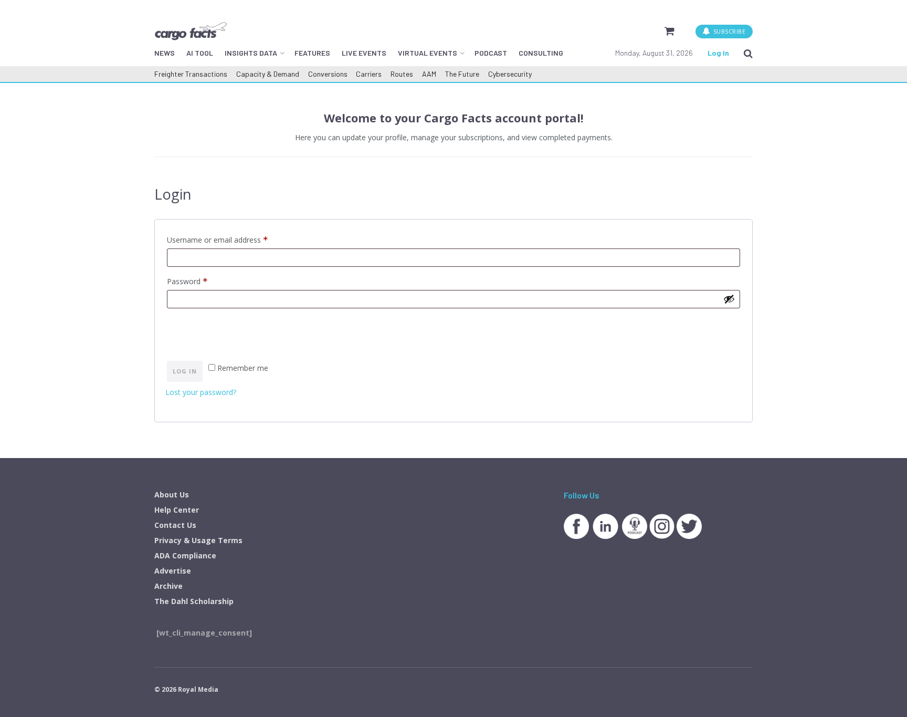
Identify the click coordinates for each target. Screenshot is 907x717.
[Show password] (729, 299)
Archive (168, 586)
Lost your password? (200, 392)
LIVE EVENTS (364, 52)
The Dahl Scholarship (194, 601)
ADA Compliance (185, 555)
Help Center (176, 510)
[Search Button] (748, 53)
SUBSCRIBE (728, 31)
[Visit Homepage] (190, 31)
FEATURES (312, 52)
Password (202, 280)
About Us (171, 495)
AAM (429, 73)
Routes (402, 73)
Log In (718, 52)
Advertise (172, 571)
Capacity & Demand (267, 73)
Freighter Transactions (190, 73)
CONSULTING (541, 52)
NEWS (164, 52)
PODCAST (490, 52)
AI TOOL (199, 52)
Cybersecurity (510, 73)
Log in (185, 371)
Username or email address (232, 239)
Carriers (369, 73)
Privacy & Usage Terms (198, 540)
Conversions (327, 73)
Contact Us (175, 525)
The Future (462, 73)
